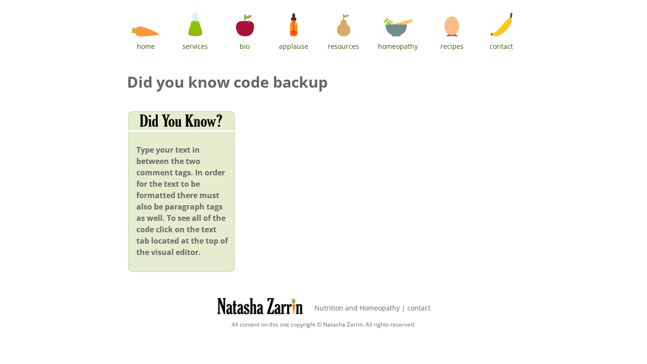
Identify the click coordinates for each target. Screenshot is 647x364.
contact (419, 307)
